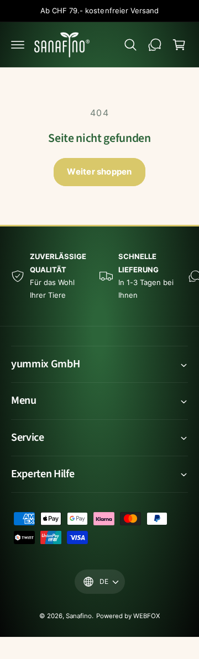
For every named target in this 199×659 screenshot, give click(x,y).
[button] (18, 45)
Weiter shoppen (99, 171)
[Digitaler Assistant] (155, 45)
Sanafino (79, 616)
